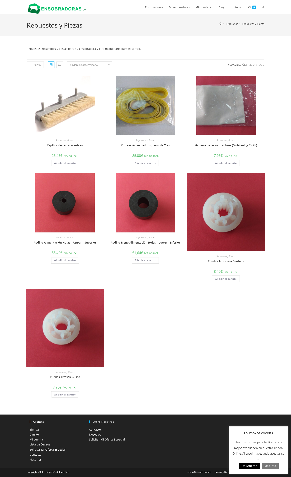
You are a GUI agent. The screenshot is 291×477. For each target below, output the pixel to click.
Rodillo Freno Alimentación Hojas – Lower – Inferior (145, 242)
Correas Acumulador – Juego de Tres (145, 145)
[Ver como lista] (59, 64)
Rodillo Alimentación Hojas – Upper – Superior (65, 242)
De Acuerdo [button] (249, 466)
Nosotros (36, 459)
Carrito (34, 434)
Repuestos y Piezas (253, 24)
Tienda (34, 429)
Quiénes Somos (202, 472)
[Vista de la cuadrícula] (51, 64)
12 (249, 64)
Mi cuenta (36, 439)
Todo (261, 64)
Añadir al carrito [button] (65, 163)
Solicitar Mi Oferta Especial (48, 449)
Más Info (270, 466)
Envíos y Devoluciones (227, 472)
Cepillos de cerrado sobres (65, 145)
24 (254, 64)
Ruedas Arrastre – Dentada (226, 261)
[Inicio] (221, 24)
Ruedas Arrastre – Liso (65, 377)
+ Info (190, 472)
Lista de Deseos (40, 444)
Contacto (35, 454)
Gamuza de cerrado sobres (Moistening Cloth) (226, 145)
